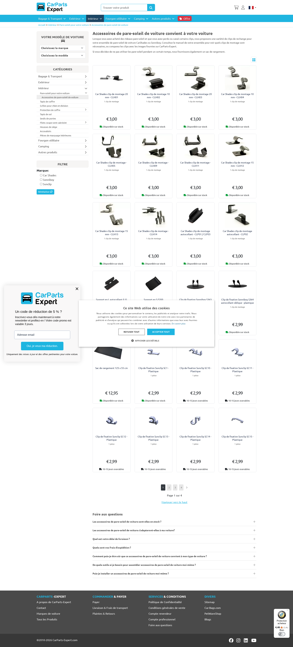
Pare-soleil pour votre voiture (74, 24)
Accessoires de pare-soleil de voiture (110, 24)
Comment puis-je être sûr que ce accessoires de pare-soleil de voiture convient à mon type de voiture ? (150, 556)
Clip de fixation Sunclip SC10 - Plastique (195, 369)
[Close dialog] (77, 288)
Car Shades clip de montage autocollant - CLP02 (237, 232)
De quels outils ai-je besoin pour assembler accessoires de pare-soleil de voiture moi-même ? (144, 564)
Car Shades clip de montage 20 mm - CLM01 (111, 95)
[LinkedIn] (246, 640)
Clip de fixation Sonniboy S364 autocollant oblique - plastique (237, 301)
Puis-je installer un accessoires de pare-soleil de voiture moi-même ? (131, 573)
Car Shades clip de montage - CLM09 (153, 164)
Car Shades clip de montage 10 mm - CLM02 (153, 95)
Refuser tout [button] (132, 331)
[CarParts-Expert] (52, 7)
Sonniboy (48, 179)
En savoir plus (178, 323)
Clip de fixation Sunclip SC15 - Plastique (237, 438)
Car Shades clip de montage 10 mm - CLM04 (237, 95)
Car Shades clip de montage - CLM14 (153, 232)
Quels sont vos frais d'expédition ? (112, 547)
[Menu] (288, 611)
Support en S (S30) (153, 299)
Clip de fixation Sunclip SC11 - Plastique (237, 369)
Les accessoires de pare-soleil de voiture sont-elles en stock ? (127, 521)
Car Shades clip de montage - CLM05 (111, 164)
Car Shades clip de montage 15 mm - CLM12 (237, 164)
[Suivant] (186, 487)
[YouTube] (253, 640)
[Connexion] (243, 7)
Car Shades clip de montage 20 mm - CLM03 (195, 95)
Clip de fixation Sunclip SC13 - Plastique (153, 438)
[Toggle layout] (253, 60)
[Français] (252, 7)
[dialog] (146, 323)
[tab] (63, 170)
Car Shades (49, 175)
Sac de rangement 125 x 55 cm (111, 367)
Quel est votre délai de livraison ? (111, 538)
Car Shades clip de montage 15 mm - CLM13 (111, 232)
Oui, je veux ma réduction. (42, 346)
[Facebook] (231, 640)
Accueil (41, 24)
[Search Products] (151, 7)
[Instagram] (238, 640)
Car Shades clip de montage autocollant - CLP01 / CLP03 (195, 232)
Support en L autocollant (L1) (111, 299)
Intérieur (52, 24)
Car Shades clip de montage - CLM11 (195, 164)
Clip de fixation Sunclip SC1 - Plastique (153, 369)
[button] (146, 340)
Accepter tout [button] (161, 331)
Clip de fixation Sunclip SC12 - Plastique (111, 438)
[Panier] (236, 7)
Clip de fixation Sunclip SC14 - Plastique (195, 438)
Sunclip (47, 184)
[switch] (281, 634)
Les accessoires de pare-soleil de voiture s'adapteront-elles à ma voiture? (134, 530)
